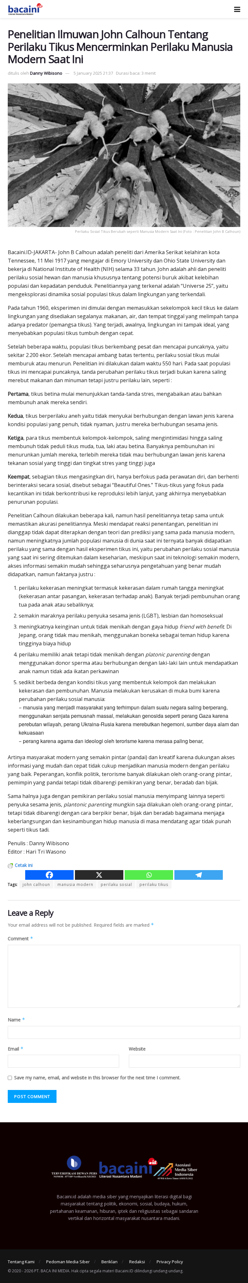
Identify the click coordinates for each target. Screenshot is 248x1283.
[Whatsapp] (149, 875)
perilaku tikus (154, 884)
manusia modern (75, 884)
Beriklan (109, 1262)
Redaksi (137, 1262)
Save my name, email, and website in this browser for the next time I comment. (97, 1077)
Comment (20, 938)
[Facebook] (49, 875)
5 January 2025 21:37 (93, 73)
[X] (99, 875)
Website (137, 1049)
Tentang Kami (21, 1262)
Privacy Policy (170, 1262)
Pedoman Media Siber (68, 1262)
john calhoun (36, 884)
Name (16, 1020)
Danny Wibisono (46, 73)
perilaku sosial (116, 884)
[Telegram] (198, 875)
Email (16, 1049)
